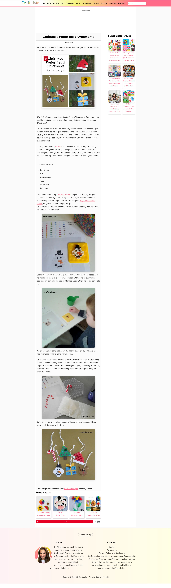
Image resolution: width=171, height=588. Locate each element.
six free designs (71, 489)
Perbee (58, 146)
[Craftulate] (30, 3)
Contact (111, 547)
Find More (64, 568)
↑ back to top (85, 535)
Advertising (112, 550)
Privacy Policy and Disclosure (112, 553)
